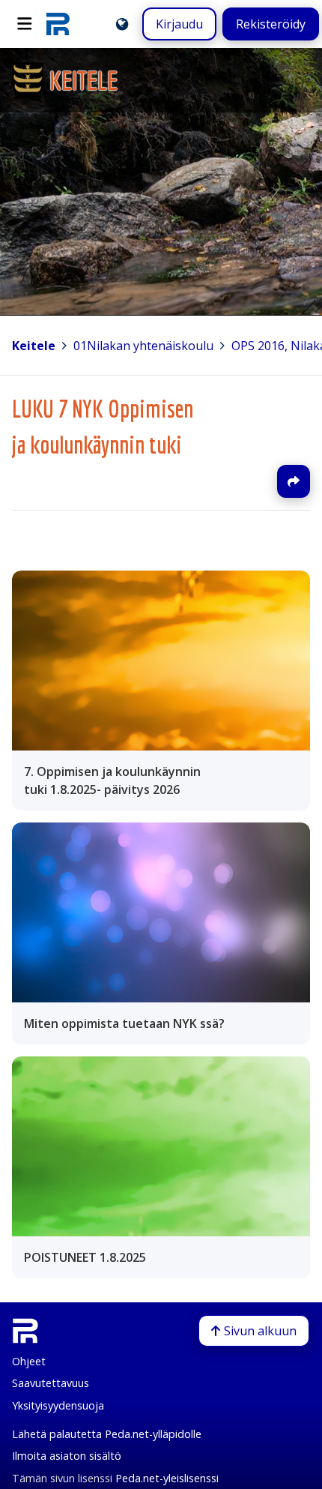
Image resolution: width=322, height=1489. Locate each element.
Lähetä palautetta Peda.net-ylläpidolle (106, 1434)
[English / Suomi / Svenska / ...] (122, 24)
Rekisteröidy (271, 24)
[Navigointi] (24, 24)
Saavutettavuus (50, 1383)
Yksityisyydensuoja (58, 1405)
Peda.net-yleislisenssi (167, 1478)
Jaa (293, 481)
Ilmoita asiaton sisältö (66, 1456)
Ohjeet (29, 1361)
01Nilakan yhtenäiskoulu (143, 345)
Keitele (33, 345)
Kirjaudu (179, 24)
